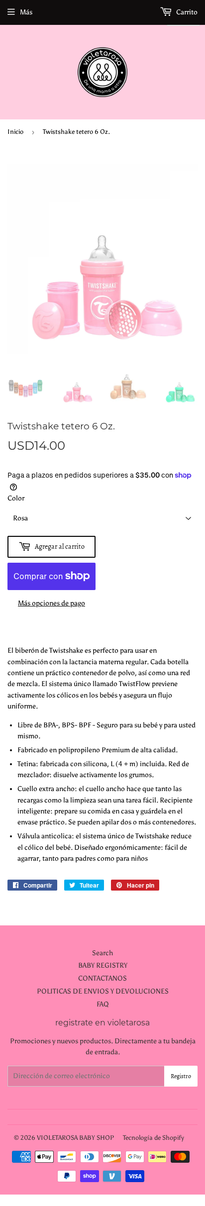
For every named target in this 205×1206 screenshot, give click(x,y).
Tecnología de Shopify (153, 1137)
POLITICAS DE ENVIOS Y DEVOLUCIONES (103, 991)
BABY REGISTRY (102, 965)
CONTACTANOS (102, 978)
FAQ (103, 1004)
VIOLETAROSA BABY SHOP (75, 1137)
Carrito (186, 12)
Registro (181, 1076)
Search (102, 953)
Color (15, 498)
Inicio (15, 131)
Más (26, 12)
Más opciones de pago (51, 603)
